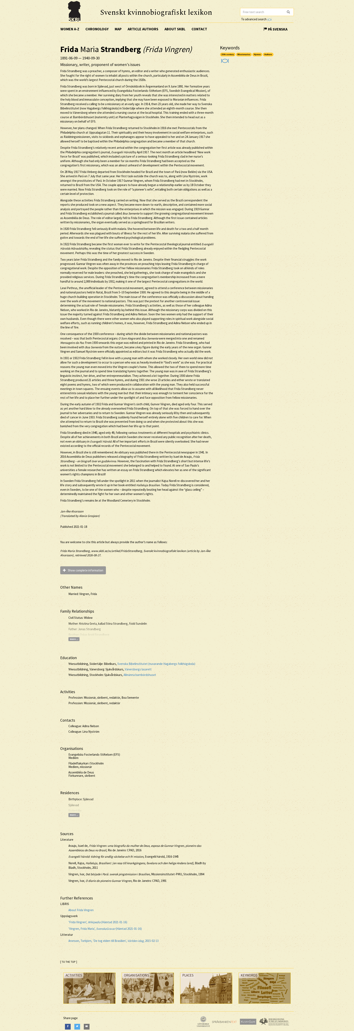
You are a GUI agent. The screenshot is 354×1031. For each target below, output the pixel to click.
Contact (199, 29)
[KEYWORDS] (264, 1005)
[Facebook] (68, 1026)
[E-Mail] (87, 1026)
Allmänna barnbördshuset (140, 675)
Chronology (97, 29)
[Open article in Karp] (224, 59)
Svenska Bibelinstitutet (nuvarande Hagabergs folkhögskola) (156, 664)
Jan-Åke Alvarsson (71, 511)
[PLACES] (206, 1005)
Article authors (143, 29)
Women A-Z (69, 29)
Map (118, 29)
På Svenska (277, 29)
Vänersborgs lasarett (138, 669)
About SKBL (175, 29)
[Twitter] (77, 1026)
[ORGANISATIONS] (148, 1004)
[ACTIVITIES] (89, 1005)
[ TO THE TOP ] (68, 962)
